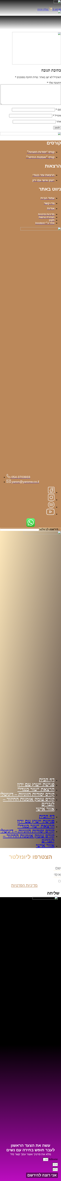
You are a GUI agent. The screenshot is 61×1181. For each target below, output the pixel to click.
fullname (53, 1159)
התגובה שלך (54, 82)
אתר (58, 121)
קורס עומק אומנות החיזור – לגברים (28, 801)
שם (58, 109)
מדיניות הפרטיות (24, 885)
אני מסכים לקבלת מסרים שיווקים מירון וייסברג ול (33, 883)
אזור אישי (45, 808)
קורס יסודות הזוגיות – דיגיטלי (27, 794)
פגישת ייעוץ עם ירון (35, 784)
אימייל (57, 115)
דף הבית (46, 779)
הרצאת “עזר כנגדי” (35, 789)
